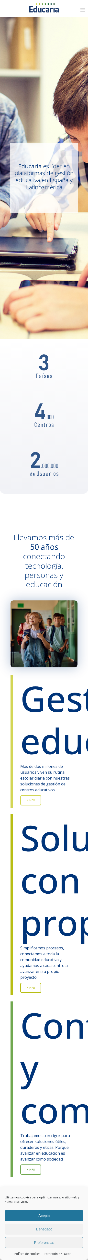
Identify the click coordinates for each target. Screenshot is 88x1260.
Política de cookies (27, 1254)
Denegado (44, 1229)
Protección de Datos (57, 1254)
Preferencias (44, 1242)
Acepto (44, 1216)
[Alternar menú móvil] (83, 10)
